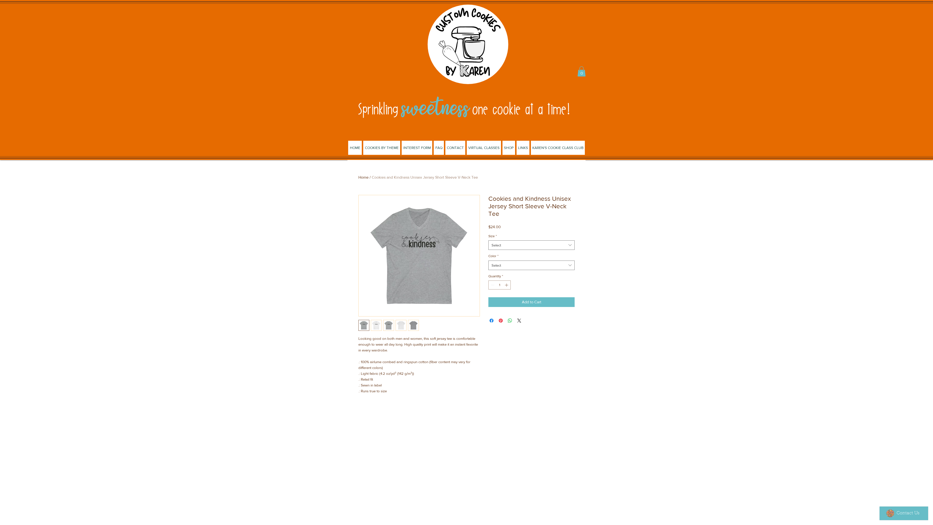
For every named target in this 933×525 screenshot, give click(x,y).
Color (493, 256)
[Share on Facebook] (491, 321)
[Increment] (507, 285)
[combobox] (531, 245)
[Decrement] (492, 285)
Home (363, 177)
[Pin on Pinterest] (501, 321)
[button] (581, 71)
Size (492, 236)
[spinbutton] (499, 285)
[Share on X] (519, 321)
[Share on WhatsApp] (510, 321)
